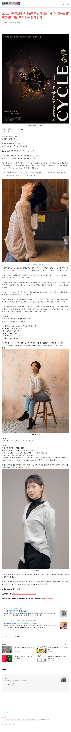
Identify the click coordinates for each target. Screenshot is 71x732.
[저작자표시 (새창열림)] (21, 636)
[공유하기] (9, 636)
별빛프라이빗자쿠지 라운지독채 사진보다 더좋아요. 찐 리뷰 (23, 623)
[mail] (18, 725)
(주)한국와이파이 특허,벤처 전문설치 (16, 611)
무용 (3, 21)
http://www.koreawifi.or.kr (11, 608)
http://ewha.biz (47, 599)
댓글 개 (4, 669)
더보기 (67, 644)
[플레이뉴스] (11, 3)
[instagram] (10, 725)
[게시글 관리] (11, 636)
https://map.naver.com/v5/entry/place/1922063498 (18, 621)
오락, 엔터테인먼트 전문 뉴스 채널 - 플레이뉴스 (16, 680)
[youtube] (14, 725)
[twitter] (6, 725)
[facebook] (2, 725)
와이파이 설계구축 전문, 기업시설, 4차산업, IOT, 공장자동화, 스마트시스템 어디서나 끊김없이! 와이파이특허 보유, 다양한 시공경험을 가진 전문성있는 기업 (30, 614)
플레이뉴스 (8, 678)
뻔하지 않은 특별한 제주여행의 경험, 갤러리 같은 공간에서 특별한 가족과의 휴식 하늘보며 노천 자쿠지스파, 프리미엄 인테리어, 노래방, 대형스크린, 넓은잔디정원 (30, 627)
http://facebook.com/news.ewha (24, 594)
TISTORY (4, 717)
